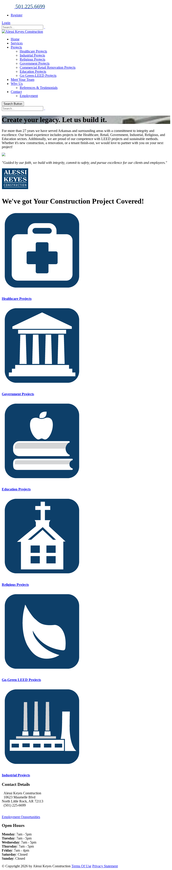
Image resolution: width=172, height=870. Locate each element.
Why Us (17, 84)
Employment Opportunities (21, 817)
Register (16, 15)
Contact (16, 92)
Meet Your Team (22, 79)
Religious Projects (32, 59)
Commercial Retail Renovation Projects (47, 67)
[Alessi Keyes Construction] (22, 31)
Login (6, 23)
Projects (16, 47)
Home (15, 39)
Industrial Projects (32, 55)
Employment (29, 96)
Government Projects (34, 63)
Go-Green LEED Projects (21, 680)
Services (17, 43)
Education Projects (33, 71)
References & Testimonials (39, 88)
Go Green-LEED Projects (38, 75)
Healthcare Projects (33, 51)
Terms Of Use (81, 866)
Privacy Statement (105, 866)
